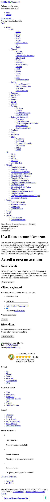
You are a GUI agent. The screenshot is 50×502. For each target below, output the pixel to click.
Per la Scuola (11, 419)
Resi (7, 401)
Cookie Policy (18, 492)
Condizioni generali (13, 399)
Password (10, 301)
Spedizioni (10, 397)
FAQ (8, 392)
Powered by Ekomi (8, 477)
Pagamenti (10, 394)
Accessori (9, 378)
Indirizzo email (12, 297)
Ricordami (10, 311)
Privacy (9, 403)
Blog (8, 12)
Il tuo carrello (6, 19)
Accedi (8, 15)
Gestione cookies (12, 405)
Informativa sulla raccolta (16, 498)
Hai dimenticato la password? (17, 306)
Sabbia (8, 376)
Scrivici (9, 417)
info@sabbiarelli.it (13, 347)
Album (8, 374)
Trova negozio (11, 424)
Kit (7, 372)
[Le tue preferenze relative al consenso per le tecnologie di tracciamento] (45, 497)
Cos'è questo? (19, 311)
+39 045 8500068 (11, 345)
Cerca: (3, 224)
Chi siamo (10, 415)
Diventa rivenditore (13, 426)
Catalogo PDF (11, 381)
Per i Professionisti (13, 421)
